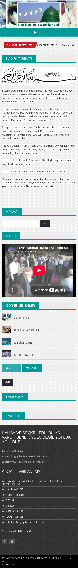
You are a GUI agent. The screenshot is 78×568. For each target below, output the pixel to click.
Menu (40, 32)
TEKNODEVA (8, 564)
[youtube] (12, 541)
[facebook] (4, 541)
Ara (45, 223)
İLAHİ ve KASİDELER (39, 45)
